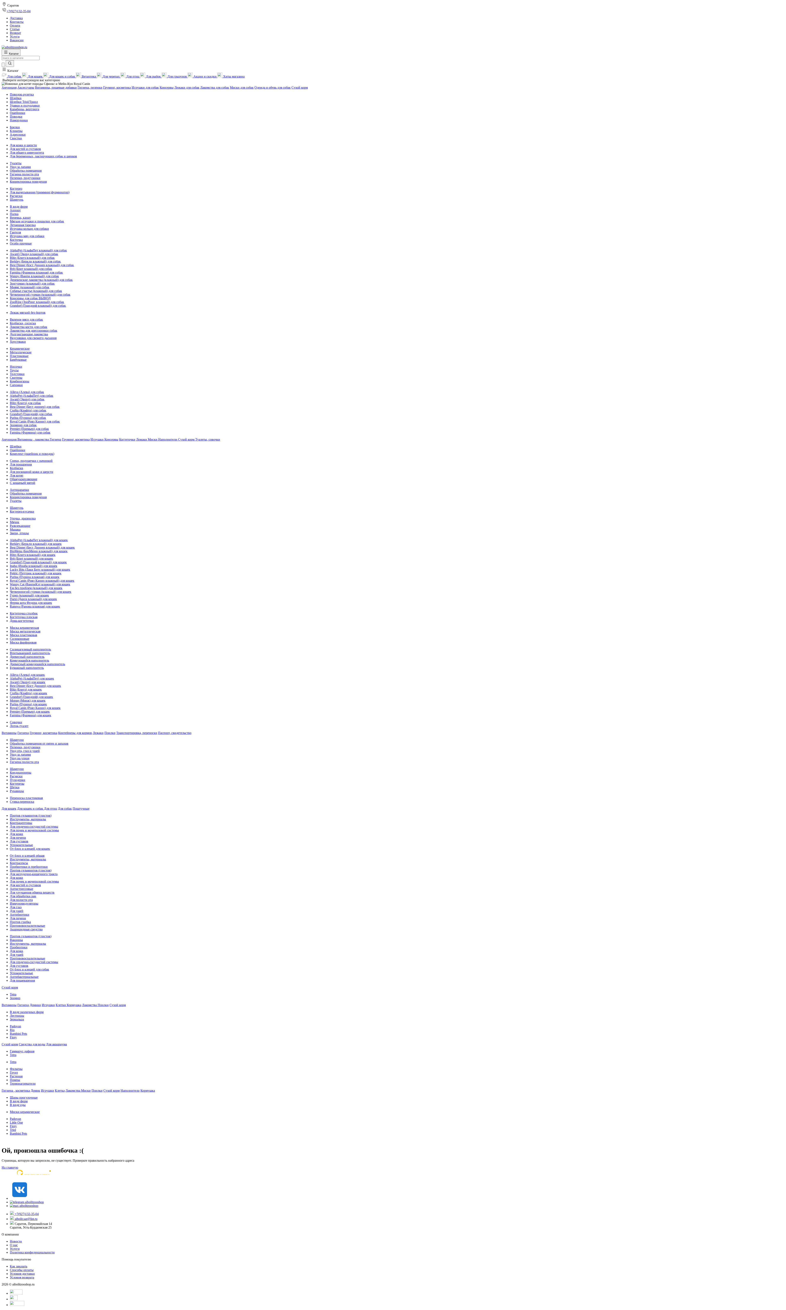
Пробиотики (18, 947)
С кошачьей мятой (22, 483)
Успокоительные (21, 845)
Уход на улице (19, 758)
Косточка (16, 239)
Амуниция (9, 87)
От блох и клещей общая (27, 855)
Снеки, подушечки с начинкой (31, 460)
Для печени (18, 837)
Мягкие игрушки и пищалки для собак (37, 221)
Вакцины (16, 940)
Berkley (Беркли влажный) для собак (35, 261)
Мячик (14, 522)
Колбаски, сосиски (23, 323)
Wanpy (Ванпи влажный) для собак (34, 276)
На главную (10, 1167)
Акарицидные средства (26, 929)
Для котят (16, 475)
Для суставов (19, 841)
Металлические (21, 352)
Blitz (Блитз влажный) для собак (32, 257)
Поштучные (81, 808)
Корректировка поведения (28, 181)
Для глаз (15, 907)
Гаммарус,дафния (22, 1051)
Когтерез (16, 188)
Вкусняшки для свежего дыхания (33, 338)
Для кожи (16, 834)
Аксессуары (25, 87)
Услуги (15, 1248)
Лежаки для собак (186, 87)
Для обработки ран (23, 896)
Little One (16, 1122)
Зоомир (15, 998)
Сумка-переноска (22, 801)
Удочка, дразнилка (23, 518)
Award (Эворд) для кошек (27, 682)
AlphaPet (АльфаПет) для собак (31, 395)
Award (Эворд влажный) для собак (34, 254)
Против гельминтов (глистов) (30, 815)
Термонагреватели (23, 1083)
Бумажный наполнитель (27, 668)
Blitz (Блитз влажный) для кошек (32, 555)
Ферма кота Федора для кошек (31, 602)
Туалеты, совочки (207, 439)
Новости (16, 1241)
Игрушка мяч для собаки (27, 236)
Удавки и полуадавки (25, 105)
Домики (35, 1005)
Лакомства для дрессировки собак (33, 330)
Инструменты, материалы (28, 819)
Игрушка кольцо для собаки (29, 228)
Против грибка (20, 922)
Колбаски (16, 468)
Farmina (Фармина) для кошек (30, 715)
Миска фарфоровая (23, 642)
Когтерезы (17, 783)
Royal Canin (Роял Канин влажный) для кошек (42, 580)
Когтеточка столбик (24, 613)
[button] (10, 70)
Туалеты (15, 163)
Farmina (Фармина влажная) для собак (36, 272)
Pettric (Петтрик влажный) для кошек (35, 573)
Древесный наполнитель (27, 656)
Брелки (15, 127)
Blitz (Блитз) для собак (25, 403)
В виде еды (18, 1105)
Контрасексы (19, 863)
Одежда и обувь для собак (272, 87)
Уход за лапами (20, 167)
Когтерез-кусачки (22, 511)
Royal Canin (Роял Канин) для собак (35, 421)
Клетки (61, 1005)
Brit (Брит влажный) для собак (31, 269)
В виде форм (19, 206)
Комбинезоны (19, 381)
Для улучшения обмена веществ (32, 892)
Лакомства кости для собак (28, 327)
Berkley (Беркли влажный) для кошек (36, 544)
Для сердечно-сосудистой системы (34, 826)
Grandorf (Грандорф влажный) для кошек (38, 562)
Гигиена (55, 439)
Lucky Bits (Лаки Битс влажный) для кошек (40, 569)
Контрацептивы (21, 823)
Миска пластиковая (23, 635)
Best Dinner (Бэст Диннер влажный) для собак (42, 265)
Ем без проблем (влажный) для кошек (36, 588)
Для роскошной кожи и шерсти (31, 471)
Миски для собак (242, 87)
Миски (153, 439)
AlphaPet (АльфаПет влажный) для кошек (39, 540)
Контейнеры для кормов (75, 733)
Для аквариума (56, 1044)
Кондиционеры (20, 772)
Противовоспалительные (27, 925)
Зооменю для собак (23, 425)
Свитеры (16, 377)
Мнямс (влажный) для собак (29, 287)
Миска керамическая (24, 627)
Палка (14, 214)
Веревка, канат (20, 217)
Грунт (14, 1072)
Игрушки (97, 439)
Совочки (16, 722)
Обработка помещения (26, 170)
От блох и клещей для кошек (30, 848)
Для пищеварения (22, 980)
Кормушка (74, 1005)
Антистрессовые (21, 889)
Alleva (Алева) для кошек (27, 674)
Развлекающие (20, 526)
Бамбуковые (18, 359)
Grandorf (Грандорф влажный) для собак (38, 305)
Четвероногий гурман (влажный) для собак (40, 294)
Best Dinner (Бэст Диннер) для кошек (35, 686)
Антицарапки (19, 490)
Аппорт (15, 210)
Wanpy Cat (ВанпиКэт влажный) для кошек (40, 584)
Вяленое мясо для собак (26, 319)
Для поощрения (21, 464)
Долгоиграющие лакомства (29, 334)
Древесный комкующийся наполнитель (37, 664)
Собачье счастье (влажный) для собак (36, 291)
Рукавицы (17, 791)
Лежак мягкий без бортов (27, 312)
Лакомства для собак (214, 87)
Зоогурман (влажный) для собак (32, 283)
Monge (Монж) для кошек (27, 700)
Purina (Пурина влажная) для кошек (34, 577)
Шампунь (16, 199)
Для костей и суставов (25, 149)
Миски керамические (25, 1112)
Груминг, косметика (117, 87)
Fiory (13, 1037)
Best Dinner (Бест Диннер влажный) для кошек (42, 547)
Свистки (16, 138)
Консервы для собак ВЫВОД (30, 298)
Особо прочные (21, 243)
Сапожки (16, 385)
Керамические (20, 348)
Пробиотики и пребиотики (29, 866)
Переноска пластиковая (26, 798)
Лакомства (90, 1005)
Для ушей (16, 911)
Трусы (14, 370)
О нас (14, 1245)
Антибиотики (19, 914)
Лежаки (142, 439)
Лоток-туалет (19, 726)
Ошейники (17, 113)
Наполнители (168, 439)
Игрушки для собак (145, 87)
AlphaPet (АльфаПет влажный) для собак (38, 250)
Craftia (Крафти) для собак (28, 410)
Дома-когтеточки (22, 620)
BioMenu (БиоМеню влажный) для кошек (39, 551)
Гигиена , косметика (16, 1090)
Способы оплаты (22, 1270)
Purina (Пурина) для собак (28, 417)
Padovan (15, 1026)
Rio (12, 1030)
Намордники (19, 120)
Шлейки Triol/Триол (24, 102)
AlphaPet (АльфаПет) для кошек (32, 678)
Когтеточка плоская (23, 617)
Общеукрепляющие (23, 479)
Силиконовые (19, 638)
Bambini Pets (18, 1033)
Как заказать (18, 1266)
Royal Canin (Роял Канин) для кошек (35, 708)
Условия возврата (22, 1277)
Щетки (14, 787)
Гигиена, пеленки (90, 87)
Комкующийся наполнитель (29, 660)
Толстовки (17, 374)
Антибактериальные (24, 977)
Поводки (16, 116)
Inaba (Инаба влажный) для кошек (33, 566)
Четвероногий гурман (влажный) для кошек (40, 591)
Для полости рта (21, 900)
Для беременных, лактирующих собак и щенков (43, 156)
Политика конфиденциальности (32, 1252)
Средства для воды (32, 1044)
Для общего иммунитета (27, 152)
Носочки (16, 366)
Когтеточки (127, 439)
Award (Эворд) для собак (27, 399)
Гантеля (15, 232)
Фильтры (16, 1069)
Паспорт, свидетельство (174, 733)
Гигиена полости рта (24, 174)
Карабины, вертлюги (24, 109)
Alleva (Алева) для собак (27, 392)
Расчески (16, 196)
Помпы (15, 1080)
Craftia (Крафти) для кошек (28, 693)
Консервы (167, 87)
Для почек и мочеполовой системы (34, 830)
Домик (35, 1090)
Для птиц (50, 808)
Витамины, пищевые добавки (56, 87)
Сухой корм (299, 87)
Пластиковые (19, 356)
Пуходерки (17, 780)
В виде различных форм (27, 1012)
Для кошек (9, 808)
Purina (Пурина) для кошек (28, 704)
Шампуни (17, 740)
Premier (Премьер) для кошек (30, 711)
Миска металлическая (25, 631)
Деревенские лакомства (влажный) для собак (41, 280)
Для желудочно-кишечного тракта (34, 874)
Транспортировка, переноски (136, 733)
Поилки (109, 733)
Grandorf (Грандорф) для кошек (31, 697)
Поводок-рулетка (22, 94)
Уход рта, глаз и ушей (25, 751)
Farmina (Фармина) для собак (30, 432)
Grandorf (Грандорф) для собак (31, 414)
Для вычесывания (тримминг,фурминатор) (39, 192)
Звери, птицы (19, 533)
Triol (13, 1130)
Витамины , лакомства (33, 439)
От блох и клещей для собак (29, 969)
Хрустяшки (18, 341)
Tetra (13, 994)
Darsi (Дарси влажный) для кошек (33, 599)
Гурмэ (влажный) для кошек (29, 595)
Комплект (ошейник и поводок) (32, 453)
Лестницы (17, 1015)
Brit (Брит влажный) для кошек (31, 558)
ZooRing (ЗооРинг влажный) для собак (37, 302)
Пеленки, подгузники (25, 178)
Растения (16, 1076)
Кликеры (16, 131)
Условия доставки (22, 1273)
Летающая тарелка (23, 225)
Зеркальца (17, 1019)
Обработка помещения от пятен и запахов (39, 743)
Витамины (9, 733)
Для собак (65, 808)
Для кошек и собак (30, 808)
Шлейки (15, 98)
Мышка (15, 529)
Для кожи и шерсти (23, 145)
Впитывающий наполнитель (30, 653)
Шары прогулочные (24, 1097)
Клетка (60, 1090)
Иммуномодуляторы (24, 903)
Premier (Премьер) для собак (29, 429)
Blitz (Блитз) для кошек (26, 689)
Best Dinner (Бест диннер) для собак (35, 406)
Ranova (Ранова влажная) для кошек (35, 606)
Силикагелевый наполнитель (30, 649)
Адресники (18, 134)
